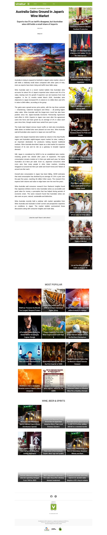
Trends (44, 3)
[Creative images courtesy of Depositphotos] (53, 515)
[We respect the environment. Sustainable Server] (60, 529)
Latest (35, 3)
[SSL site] (47, 529)
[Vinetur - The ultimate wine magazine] (20, 4)
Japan (48, 8)
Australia (41, 8)
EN (54, 3)
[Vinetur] (53, 509)
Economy (33, 8)
